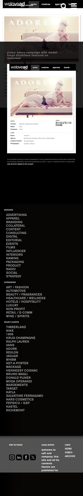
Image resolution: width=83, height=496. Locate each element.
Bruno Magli (17, 374)
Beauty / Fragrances (24, 294)
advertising (16, 215)
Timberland (16, 327)
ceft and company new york (21, 5)
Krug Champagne (20, 338)
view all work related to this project (20, 164)
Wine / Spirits (17, 316)
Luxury (12, 305)
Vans (10, 345)
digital (12, 236)
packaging (15, 262)
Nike (10, 331)
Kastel (12, 406)
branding (14, 222)
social (11, 273)
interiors (14, 254)
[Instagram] (12, 457)
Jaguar (12, 356)
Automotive (16, 291)
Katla (10, 392)
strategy (13, 276)
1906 (9, 334)
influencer (16, 251)
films (10, 247)
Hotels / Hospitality (23, 301)
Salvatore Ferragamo (24, 396)
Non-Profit (15, 309)
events (12, 244)
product (13, 265)
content (13, 229)
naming (12, 258)
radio (11, 269)
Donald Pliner (18, 378)
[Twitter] (33, 457)
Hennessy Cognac (22, 370)
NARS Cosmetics (20, 399)
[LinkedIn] (19, 457)
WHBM (11, 359)
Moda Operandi (19, 381)
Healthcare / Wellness (26, 298)
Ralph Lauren (17, 341)
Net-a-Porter (17, 363)
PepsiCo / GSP (18, 403)
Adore (11, 349)
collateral (15, 225)
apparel (13, 218)
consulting (16, 233)
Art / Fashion (17, 287)
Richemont (15, 410)
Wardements (17, 385)
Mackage (13, 367)
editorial (14, 240)
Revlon (12, 352)
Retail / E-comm (19, 312)
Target (12, 388)
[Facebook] (26, 457)
